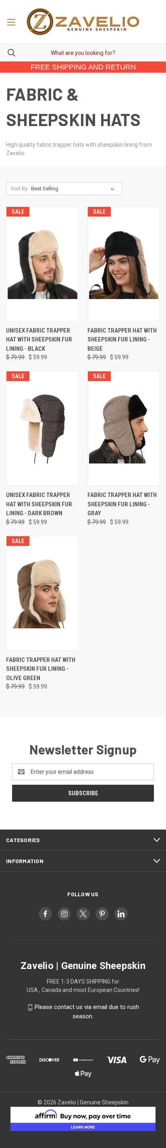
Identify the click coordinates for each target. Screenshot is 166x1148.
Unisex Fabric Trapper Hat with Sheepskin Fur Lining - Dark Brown (39, 504)
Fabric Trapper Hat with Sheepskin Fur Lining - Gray (122, 504)
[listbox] (74, 189)
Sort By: (20, 188)
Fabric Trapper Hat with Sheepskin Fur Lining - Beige (122, 339)
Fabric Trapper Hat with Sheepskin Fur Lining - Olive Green (40, 669)
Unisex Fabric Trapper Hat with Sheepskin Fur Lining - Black (39, 339)
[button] (83, 1119)
